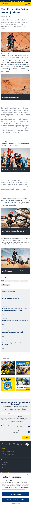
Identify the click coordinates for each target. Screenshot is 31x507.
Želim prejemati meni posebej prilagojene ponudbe (15, 431)
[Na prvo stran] (8, 4)
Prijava (27, 437)
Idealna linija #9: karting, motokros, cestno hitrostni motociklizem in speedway (14, 332)
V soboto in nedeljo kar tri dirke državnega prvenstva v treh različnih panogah (14, 309)
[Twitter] (6, 444)
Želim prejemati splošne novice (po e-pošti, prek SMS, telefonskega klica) (15, 426)
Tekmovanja (5, 462)
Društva (4, 464)
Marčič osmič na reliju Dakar (10, 298)
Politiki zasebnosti (19, 421)
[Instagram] (14, 444)
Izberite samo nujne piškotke (15, 500)
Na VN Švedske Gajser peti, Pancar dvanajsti (15, 321)
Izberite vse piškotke (15, 494)
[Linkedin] (10, 444)
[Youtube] (18, 444)
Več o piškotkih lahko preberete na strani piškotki (15, 488)
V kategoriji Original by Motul (12, 202)
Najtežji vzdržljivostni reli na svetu (10, 54)
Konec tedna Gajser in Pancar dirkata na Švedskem (14, 344)
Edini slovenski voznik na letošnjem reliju (16, 64)
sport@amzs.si (18, 455)
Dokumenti (5, 468)
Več (3, 302)
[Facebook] (2, 444)
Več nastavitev (15, 503)
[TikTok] (22, 444)
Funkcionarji (5, 466)
